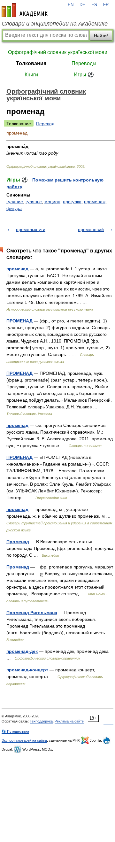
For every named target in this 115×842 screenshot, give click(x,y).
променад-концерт (27, 669)
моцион (52, 201)
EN (70, 5)
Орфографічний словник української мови (57, 52)
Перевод (45, 123)
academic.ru (25, 10)
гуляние (14, 201)
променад (17, 268)
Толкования (31, 63)
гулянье (34, 201)
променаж (94, 201)
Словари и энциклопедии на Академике (55, 23)
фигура (14, 208)
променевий (91, 229)
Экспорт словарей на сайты (24, 740)
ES (94, 5)
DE (82, 5)
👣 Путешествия (15, 731)
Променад (17, 541)
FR (106, 5)
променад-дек (22, 651)
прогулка (72, 201)
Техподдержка (41, 721)
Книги (31, 74)
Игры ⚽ (84, 74)
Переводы (84, 63)
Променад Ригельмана (31, 612)
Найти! (101, 35)
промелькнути (30, 229)
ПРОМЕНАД (19, 320)
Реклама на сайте (69, 721)
